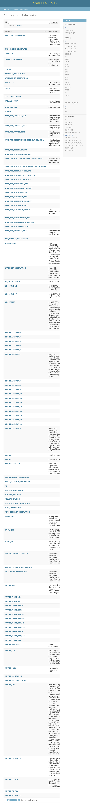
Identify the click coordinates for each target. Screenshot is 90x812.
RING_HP (8, 459)
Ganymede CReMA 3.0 (72, 132)
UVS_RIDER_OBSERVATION (15, 35)
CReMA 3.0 (68, 122)
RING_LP (8, 455)
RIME (66, 69)
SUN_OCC (8, 89)
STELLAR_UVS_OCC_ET (13, 97)
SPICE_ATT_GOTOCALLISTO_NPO (17, 218)
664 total (19, 25)
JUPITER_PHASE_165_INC (14, 606)
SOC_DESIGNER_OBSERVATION (16, 239)
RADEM (67, 85)
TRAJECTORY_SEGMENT (14, 59)
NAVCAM (68, 87)
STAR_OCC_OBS (11, 107)
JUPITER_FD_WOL (11, 779)
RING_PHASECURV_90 (13, 333)
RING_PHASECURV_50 (13, 350)
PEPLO (67, 67)
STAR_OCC (9, 111)
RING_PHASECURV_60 (13, 345)
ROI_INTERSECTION (12, 282)
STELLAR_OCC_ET (11, 101)
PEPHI (67, 95)
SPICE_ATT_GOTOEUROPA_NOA (16, 192)
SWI (66, 72)
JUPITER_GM (10, 685)
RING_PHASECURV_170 (13, 394)
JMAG (67, 74)
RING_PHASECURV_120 (13, 415)
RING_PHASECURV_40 (13, 381)
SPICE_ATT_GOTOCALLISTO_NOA (17, 226)
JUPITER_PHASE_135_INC (14, 623)
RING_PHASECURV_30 (13, 385)
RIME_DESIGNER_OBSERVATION (17, 477)
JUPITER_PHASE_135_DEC (14, 627)
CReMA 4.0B (69, 130)
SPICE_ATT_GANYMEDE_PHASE (16, 231)
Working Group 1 (70, 44)
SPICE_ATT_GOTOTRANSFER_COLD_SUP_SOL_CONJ (24, 140)
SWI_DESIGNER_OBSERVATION (16, 78)
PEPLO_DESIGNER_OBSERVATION (17, 503)
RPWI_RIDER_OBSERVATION (15, 268)
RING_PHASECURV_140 (13, 407)
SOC (66, 92)
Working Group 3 (70, 49)
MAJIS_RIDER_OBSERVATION (16, 571)
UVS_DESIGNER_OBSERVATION (16, 49)
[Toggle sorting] (46, 32)
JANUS (67, 59)
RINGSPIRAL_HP (11, 294)
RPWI (67, 77)
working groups (70, 33)
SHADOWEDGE (10, 243)
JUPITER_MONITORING (13, 676)
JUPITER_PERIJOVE (12, 644)
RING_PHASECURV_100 (13, 424)
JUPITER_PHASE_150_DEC (14, 619)
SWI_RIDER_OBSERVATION (15, 74)
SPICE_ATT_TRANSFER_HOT (15, 116)
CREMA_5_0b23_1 (71, 138)
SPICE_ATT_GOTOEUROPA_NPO (16, 184)
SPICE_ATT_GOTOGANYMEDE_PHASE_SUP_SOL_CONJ (25, 167)
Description (53, 31)
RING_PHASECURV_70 (13, 341)
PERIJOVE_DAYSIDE (12, 499)
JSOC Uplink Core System (45, 3)
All (65, 27)
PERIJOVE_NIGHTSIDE (13, 495)
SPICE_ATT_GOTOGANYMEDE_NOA (18, 179)
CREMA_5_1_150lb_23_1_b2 (74, 145)
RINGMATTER (10, 302)
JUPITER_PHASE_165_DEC (14, 610)
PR (6, 486)
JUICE (67, 90)
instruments (69, 30)
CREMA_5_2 (69, 148)
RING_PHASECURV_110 (13, 420)
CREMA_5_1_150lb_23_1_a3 (74, 143)
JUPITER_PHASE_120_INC (14, 631)
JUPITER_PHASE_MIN (13, 597)
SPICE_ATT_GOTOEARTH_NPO (16, 197)
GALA (67, 82)
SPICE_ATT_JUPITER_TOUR (15, 132)
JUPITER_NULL (10, 668)
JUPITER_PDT (10, 651)
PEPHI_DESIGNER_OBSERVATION (17, 512)
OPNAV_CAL (9, 542)
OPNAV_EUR (9, 530)
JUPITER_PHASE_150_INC (14, 614)
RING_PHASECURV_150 (13, 402)
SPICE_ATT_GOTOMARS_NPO (16, 150)
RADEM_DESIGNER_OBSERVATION (17, 482)
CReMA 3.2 (68, 127)
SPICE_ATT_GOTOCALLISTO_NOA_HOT (19, 222)
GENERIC (68, 54)
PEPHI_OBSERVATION (13, 508)
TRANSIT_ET (9, 53)
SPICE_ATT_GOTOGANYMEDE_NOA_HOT (20, 175)
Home (6, 9)
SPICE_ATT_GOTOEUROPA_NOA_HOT (18, 188)
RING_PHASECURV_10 (13, 428)
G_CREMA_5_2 (70, 150)
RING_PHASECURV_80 (13, 337)
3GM (66, 80)
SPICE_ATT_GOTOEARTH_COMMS (17, 210)
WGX (66, 56)
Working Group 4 (70, 51)
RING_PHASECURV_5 (12, 354)
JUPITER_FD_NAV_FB (13, 795)
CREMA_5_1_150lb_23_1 (73, 140)
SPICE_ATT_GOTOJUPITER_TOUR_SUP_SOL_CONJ (24, 158)
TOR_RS (8, 69)
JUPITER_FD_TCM (11, 791)
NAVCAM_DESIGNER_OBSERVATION (18, 567)
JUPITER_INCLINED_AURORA (15, 680)
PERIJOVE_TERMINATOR (14, 490)
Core (10, 9)
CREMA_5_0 (69, 135)
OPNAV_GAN (9, 516)
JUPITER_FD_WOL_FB (13, 758)
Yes (66, 109)
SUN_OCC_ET (10, 82)
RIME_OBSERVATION (12, 464)
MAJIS (67, 62)
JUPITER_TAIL (10, 585)
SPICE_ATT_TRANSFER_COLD (16, 126)
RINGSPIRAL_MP (11, 286)
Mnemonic (8, 31)
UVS (66, 64)
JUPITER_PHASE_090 (13, 640)
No (66, 111)
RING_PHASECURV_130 (13, 411)
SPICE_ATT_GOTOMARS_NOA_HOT (18, 154)
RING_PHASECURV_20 (13, 389)
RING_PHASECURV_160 (13, 398)
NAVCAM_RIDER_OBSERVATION (16, 553)
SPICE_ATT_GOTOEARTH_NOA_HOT (18, 201)
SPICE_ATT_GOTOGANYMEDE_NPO (18, 171)
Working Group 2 (70, 46)
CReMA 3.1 (68, 125)
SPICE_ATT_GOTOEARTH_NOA (16, 205)
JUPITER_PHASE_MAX (13, 601)
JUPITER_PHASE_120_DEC (14, 636)
